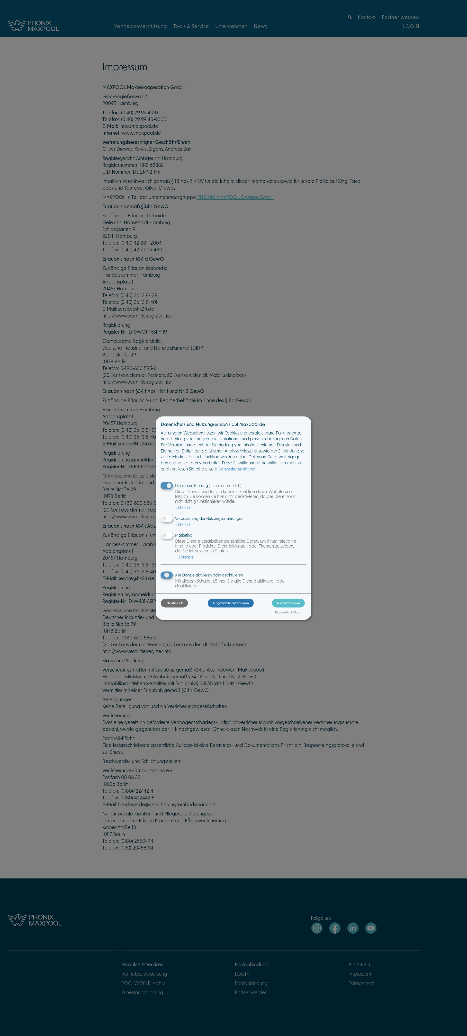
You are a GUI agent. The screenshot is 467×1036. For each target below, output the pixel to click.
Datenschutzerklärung (236, 469)
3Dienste (184, 557)
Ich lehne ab (174, 603)
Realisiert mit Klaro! (288, 612)
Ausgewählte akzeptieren (231, 603)
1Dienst (182, 507)
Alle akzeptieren (288, 603)
